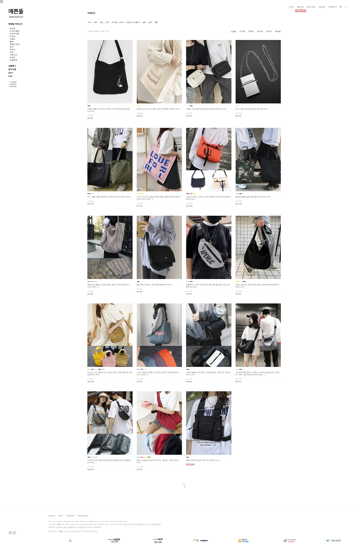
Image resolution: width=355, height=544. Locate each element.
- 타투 (107, 22)
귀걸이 (12, 39)
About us (52, 516)
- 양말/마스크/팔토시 (133, 22)
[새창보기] (119, 44)
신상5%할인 (15, 31)
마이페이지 (332, 7)
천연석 (12, 57)
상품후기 (12, 66)
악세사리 (13, 55)
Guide (61, 516)
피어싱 (12, 36)
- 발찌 (150, 22)
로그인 (291, 7)
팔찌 (11, 42)
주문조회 (322, 7)
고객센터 (13, 82)
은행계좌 (13, 84)
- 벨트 (144, 22)
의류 (11, 52)
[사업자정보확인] (155, 524)
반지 (11, 47)
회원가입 (300, 7)
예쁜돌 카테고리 (15, 24)
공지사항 (12, 69)
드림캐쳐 (13, 60)
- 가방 (156, 22)
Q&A (10, 73)
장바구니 (310, 7)
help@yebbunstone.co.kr (86, 524)
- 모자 (89, 22)
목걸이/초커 (15, 44)
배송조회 (13, 86)
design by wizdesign (89, 531)
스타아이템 (14, 34)
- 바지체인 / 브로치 (117, 22)
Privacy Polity (83, 516)
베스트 (12, 28)
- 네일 (101, 22)
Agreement (70, 516)
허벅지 (12, 49)
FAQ (10, 76)
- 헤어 (95, 22)
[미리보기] (123, 44)
